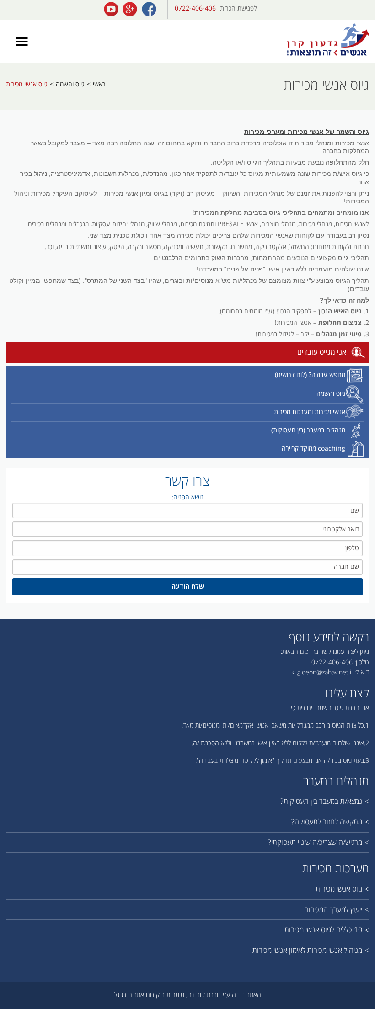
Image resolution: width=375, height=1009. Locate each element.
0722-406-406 (195, 8)
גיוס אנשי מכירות (27, 84)
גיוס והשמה (70, 84)
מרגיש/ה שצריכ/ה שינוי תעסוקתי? (315, 842)
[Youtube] (111, 9)
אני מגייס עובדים (321, 352)
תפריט (22, 41)
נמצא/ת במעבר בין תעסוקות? (321, 801)
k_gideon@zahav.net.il (322, 672)
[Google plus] (130, 9)
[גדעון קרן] (328, 40)
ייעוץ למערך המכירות (333, 909)
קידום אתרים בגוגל (137, 995)
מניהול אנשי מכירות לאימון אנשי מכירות (307, 950)
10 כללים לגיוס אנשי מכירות (323, 929)
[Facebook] (149, 9)
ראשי (99, 84)
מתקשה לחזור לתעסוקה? (326, 822)
